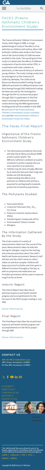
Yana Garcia (25, 412)
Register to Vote (9, 399)
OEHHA (5, 458)
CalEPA (4, 455)
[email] (20, 377)
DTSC (30, 455)
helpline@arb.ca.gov (22, 359)
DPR (23, 455)
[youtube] (12, 377)
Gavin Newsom (12, 409)
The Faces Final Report (22, 126)
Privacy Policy (8, 389)
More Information (12, 309)
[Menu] (4, 8)
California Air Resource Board (23, 8)
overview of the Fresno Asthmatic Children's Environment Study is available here (20, 112)
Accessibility (8, 386)
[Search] (41, 8)
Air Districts (7, 396)
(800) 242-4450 (7, 359)
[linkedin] (16, 377)
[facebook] (7, 377)
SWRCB (14, 458)
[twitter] (3, 377)
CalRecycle (14, 455)
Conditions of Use (10, 392)
